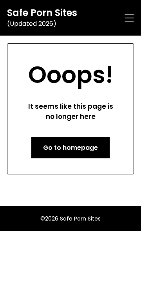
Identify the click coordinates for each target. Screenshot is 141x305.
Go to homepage (70, 147)
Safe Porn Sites (42, 13)
